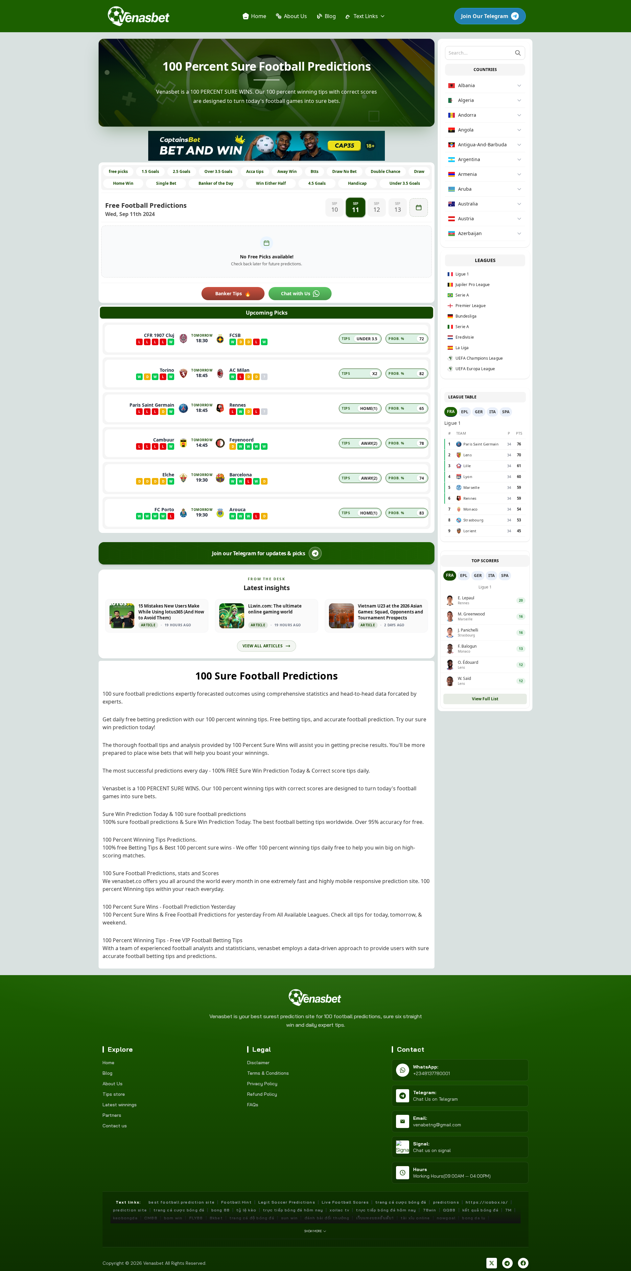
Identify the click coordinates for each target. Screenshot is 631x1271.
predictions (446, 1202)
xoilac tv (339, 1210)
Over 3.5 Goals (218, 171)
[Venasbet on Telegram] (507, 1263)
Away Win (287, 171)
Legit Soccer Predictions (286, 1202)
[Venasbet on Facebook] (523, 1263)
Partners (112, 1115)
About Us (113, 1084)
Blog (107, 1073)
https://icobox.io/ (487, 1202)
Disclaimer (258, 1063)
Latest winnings (120, 1105)
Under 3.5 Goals (404, 183)
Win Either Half (271, 183)
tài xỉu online (415, 1217)
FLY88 (196, 1217)
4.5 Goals (317, 183)
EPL (464, 412)
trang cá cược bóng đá (178, 1210)
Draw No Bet (344, 171)
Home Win (123, 183)
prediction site (130, 1210)
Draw (419, 171)
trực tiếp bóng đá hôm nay (293, 1210)
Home (108, 1063)
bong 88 (220, 1210)
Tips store (114, 1094)
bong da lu (473, 1217)
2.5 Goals (181, 171)
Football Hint (236, 1202)
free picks (118, 171)
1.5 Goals (150, 171)
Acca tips (255, 171)
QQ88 (449, 1210)
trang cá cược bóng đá (400, 1202)
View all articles (263, 646)
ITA (492, 412)
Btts (314, 171)
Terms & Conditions (268, 1073)
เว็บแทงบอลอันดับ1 (375, 1217)
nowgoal (446, 1217)
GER (479, 412)
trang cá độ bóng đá (251, 1217)
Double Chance (385, 171)
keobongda (125, 1217)
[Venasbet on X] (491, 1263)
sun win (289, 1217)
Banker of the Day (216, 183)
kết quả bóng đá (480, 1210)
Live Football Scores (345, 1202)
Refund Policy (262, 1094)
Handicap (357, 183)
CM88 (150, 1217)
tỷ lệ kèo (246, 1210)
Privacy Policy (262, 1084)
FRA (451, 411)
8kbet (216, 1217)
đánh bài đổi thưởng (327, 1217)
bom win (173, 1217)
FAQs (252, 1105)
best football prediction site (182, 1202)
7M (508, 1210)
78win (429, 1210)
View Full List (485, 699)
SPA (505, 412)
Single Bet (166, 183)
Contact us (115, 1126)
